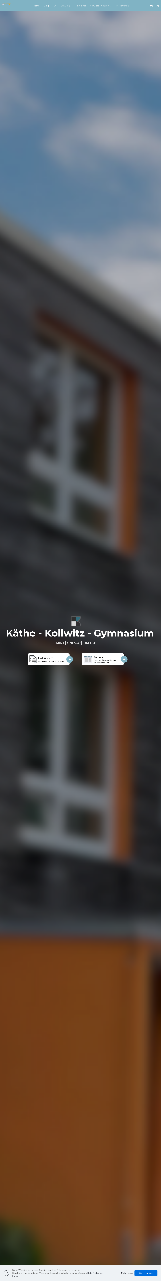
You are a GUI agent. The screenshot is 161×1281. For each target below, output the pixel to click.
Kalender (99, 657)
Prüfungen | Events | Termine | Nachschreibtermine (105, 661)
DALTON (90, 642)
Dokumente (45, 658)
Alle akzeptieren (146, 1273)
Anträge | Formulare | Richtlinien (51, 661)
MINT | (61, 642)
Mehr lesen (127, 1273)
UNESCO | (74, 642)
